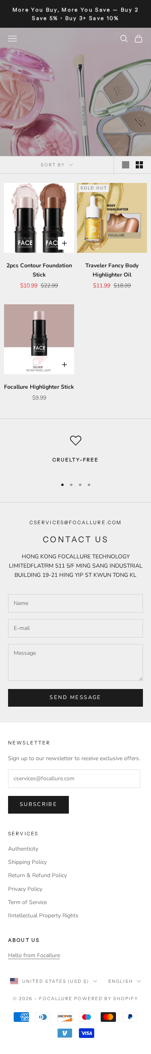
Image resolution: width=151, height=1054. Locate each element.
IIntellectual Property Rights (43, 915)
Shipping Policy (27, 862)
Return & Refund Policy (37, 875)
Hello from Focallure (34, 955)
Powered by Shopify (106, 998)
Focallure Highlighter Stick (39, 387)
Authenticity (23, 849)
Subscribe (38, 804)
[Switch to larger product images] (125, 164)
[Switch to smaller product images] (139, 164)
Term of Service (27, 902)
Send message (75, 697)
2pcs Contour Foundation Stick (39, 270)
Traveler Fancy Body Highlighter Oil (112, 270)
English (120, 981)
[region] (75, 453)
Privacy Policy (25, 889)
